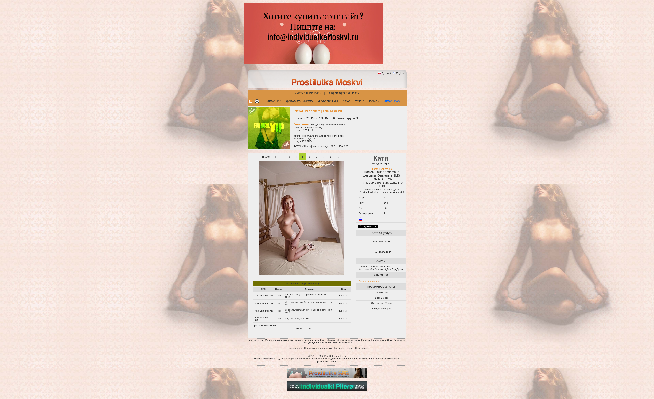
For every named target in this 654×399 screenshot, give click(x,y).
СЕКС (346, 101)
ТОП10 (359, 101)
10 (338, 157)
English (400, 73)
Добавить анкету (299, 101)
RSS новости (295, 348)
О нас (350, 348)
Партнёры (361, 348)
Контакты (339, 348)
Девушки (274, 101)
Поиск (374, 101)
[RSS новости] (250, 102)
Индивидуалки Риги (344, 93)
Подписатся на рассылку (318, 348)
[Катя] (301, 274)
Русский (386, 73)
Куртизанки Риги (308, 93)
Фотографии (328, 101)
